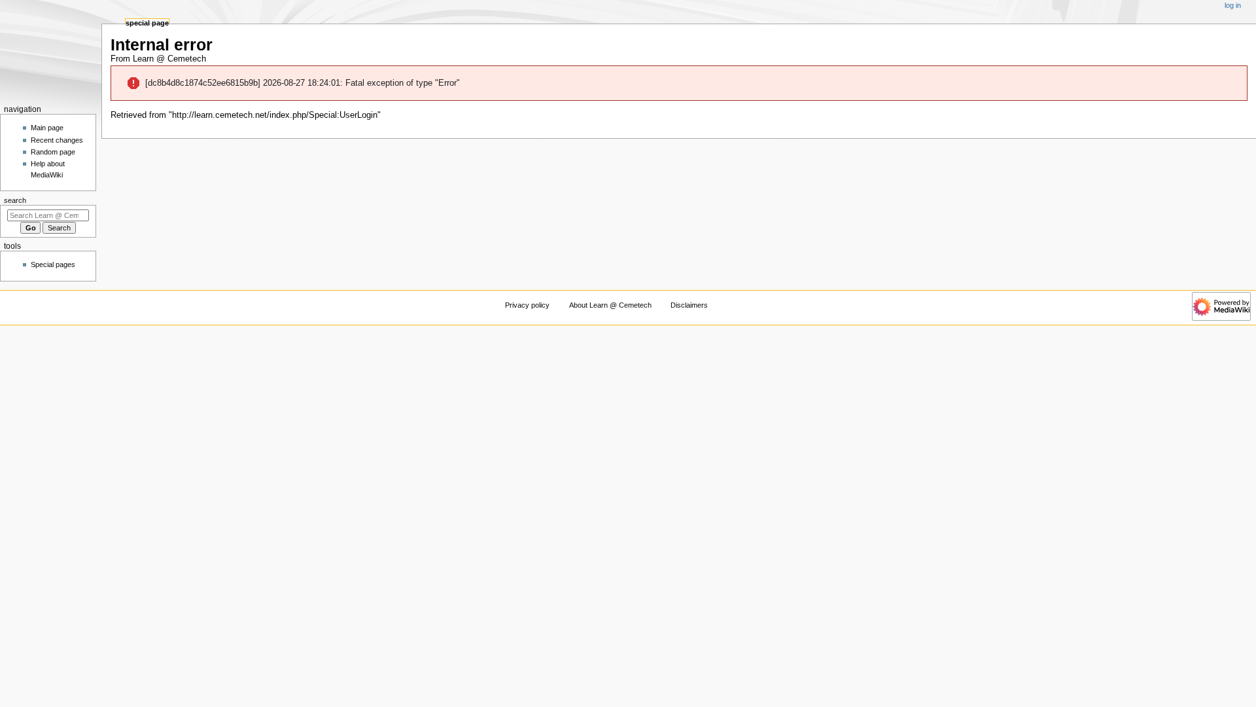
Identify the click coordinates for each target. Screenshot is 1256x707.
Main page (47, 128)
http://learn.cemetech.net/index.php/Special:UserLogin (274, 115)
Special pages (53, 264)
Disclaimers (689, 305)
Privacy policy (527, 305)
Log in (1233, 5)
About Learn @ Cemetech (610, 305)
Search (15, 200)
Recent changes (57, 140)
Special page (147, 23)
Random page (53, 152)
